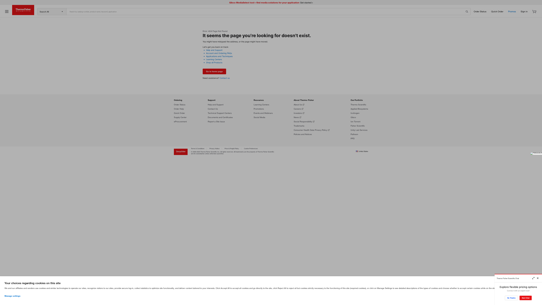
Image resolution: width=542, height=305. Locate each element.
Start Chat (525, 298)
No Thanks (511, 298)
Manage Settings (12, 296)
